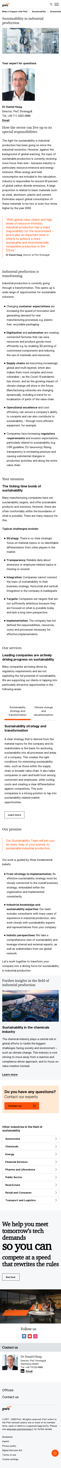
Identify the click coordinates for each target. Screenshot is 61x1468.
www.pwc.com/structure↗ (20, 1429)
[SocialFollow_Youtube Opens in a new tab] (30, 1336)
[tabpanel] (30, 771)
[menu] (55, 1453)
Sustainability (39, 11)
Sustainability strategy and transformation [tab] (18, 711)
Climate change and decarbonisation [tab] (43, 711)
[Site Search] (51, 4)
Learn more (14, 814)
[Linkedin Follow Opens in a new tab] (24, 1336)
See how (10, 1277)
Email (5, 120)
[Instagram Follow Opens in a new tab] (35, 1336)
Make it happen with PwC (15, 11)
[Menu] (56, 4)
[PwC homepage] (6, 4)
